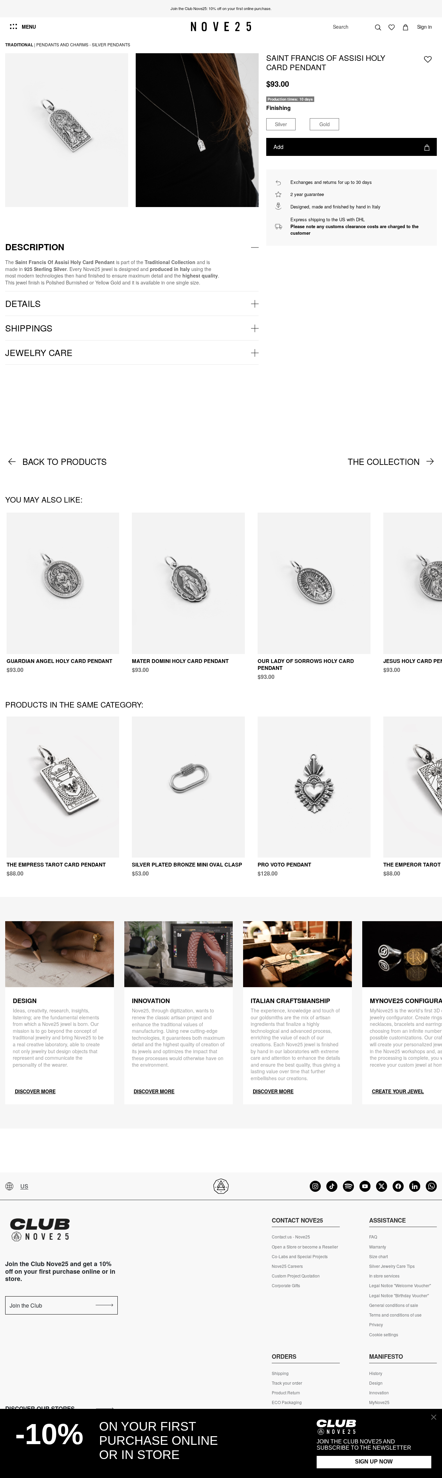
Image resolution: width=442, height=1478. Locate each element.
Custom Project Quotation (296, 1276)
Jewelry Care (39, 352)
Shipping (280, 1373)
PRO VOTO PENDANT (284, 864)
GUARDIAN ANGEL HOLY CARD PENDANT (59, 660)
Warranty (377, 1247)
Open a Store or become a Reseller (305, 1247)
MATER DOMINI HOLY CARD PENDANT (180, 660)
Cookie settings (383, 1334)
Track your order (287, 1383)
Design (376, 1383)
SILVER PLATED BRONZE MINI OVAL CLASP (187, 864)
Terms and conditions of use (395, 1315)
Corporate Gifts (286, 1285)
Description (34, 247)
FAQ (373, 1237)
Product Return (286, 1392)
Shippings (28, 327)
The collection (384, 461)
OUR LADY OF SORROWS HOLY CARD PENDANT (306, 664)
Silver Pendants (111, 44)
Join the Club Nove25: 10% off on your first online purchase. (221, 8)
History (375, 1373)
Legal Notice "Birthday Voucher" (399, 1295)
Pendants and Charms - (63, 44)
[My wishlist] (391, 27)
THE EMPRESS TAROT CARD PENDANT (56, 864)
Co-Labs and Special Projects (300, 1256)
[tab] (132, 247)
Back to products (64, 461)
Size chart (378, 1256)
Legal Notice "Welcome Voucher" (400, 1285)
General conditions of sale (393, 1305)
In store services (384, 1276)
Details (23, 303)
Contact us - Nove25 (291, 1237)
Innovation (379, 1392)
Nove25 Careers (287, 1266)
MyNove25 (379, 1402)
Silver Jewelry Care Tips (392, 1266)
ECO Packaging (287, 1402)
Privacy (376, 1324)
